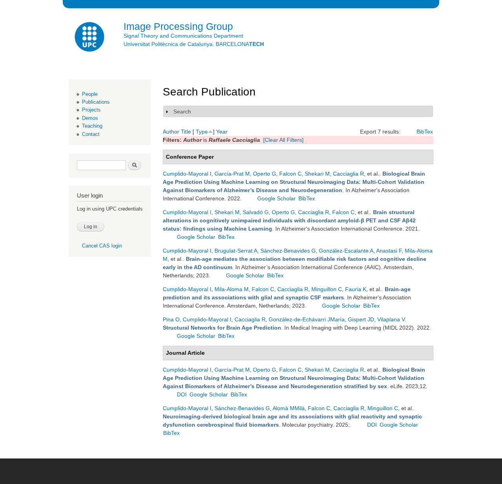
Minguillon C (326, 289)
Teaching (92, 126)
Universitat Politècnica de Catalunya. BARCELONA (194, 44)
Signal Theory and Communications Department (183, 36)
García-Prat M (232, 173)
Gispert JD (361, 319)
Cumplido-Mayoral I (187, 173)
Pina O (171, 319)
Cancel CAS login (102, 246)
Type (202, 131)
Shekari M (317, 173)
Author (171, 131)
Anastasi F (389, 251)
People (90, 94)
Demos (90, 118)
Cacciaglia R (348, 173)
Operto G (264, 173)
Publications (96, 102)
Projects (91, 110)
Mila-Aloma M (232, 289)
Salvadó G (256, 212)
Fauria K (355, 289)
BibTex (425, 131)
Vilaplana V (391, 319)
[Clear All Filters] (283, 140)
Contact (91, 134)
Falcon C (290, 173)
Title (186, 131)
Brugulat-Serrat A (236, 251)
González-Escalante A (346, 251)
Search (182, 111)
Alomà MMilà (289, 408)
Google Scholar (276, 198)
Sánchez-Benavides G (288, 251)
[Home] (90, 38)
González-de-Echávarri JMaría (307, 319)
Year (221, 131)
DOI (182, 394)
